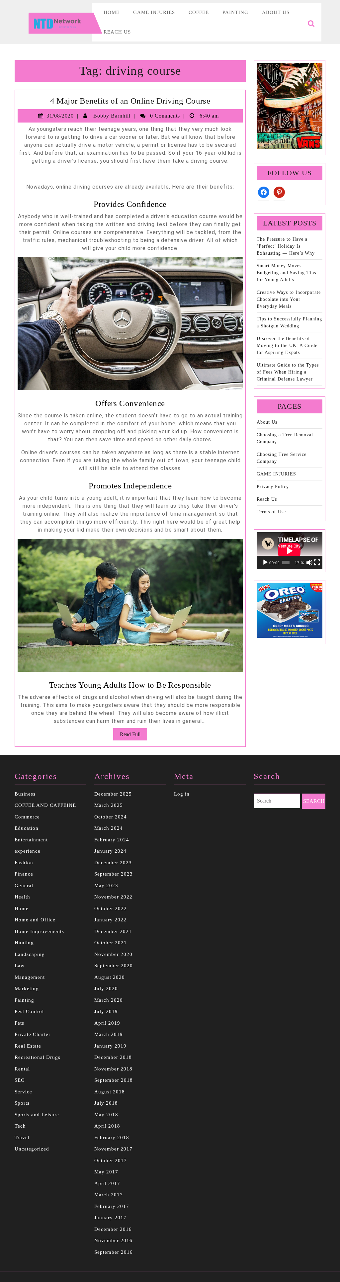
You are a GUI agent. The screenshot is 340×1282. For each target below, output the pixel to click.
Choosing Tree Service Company (281, 458)
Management (30, 977)
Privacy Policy (273, 486)
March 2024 (108, 828)
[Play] (265, 562)
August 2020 (109, 977)
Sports (22, 1103)
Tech (20, 1126)
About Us (276, 12)
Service (23, 1091)
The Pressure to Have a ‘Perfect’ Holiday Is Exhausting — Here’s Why (286, 246)
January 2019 (110, 1046)
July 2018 (106, 1103)
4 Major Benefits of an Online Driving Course (130, 100)
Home (112, 12)
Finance (24, 874)
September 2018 (113, 1080)
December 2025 (113, 794)
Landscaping (30, 954)
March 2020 (108, 1000)
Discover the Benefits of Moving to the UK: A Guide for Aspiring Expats (287, 345)
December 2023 (113, 862)
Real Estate (28, 1046)
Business (25, 794)
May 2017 (106, 1171)
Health (22, 896)
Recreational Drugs (37, 1057)
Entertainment (31, 839)
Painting (235, 12)
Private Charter (32, 1034)
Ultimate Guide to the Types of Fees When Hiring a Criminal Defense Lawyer (288, 372)
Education (27, 828)
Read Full (133, 735)
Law (20, 965)
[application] (289, 550)
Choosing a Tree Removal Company (285, 438)
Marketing (27, 988)
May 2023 (106, 885)
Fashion (24, 862)
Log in (182, 794)
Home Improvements (39, 931)
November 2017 (113, 1149)
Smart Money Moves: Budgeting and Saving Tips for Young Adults (286, 272)
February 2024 (111, 839)
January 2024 (110, 851)
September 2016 (113, 1252)
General (24, 885)
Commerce (27, 816)
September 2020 (113, 965)
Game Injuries (154, 12)
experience (28, 851)
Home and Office (35, 919)
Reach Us (117, 32)
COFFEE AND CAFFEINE (45, 805)
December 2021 (113, 931)
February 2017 (111, 1206)
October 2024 (110, 816)
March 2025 (108, 805)
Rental (22, 1068)
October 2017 (110, 1160)
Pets (19, 1023)
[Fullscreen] (317, 562)
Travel (22, 1137)
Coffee (199, 12)
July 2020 (106, 988)
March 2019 (108, 1034)
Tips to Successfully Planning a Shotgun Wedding (289, 322)
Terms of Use (271, 511)
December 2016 (113, 1229)
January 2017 (110, 1217)
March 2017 (108, 1194)
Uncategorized (32, 1149)
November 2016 (113, 1240)
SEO (20, 1080)
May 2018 (106, 1114)
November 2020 (113, 954)
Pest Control (29, 1011)
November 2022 (113, 896)
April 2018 (107, 1126)
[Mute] (309, 562)
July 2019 (106, 1011)
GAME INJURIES (276, 473)
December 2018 (113, 1057)
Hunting (24, 942)
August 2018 (109, 1091)
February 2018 (111, 1137)
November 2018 (113, 1068)
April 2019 (107, 1023)
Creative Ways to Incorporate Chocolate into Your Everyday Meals (289, 299)
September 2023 (113, 874)
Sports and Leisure (37, 1114)
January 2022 (110, 919)
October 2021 (110, 942)
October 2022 (110, 908)
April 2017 (107, 1183)
